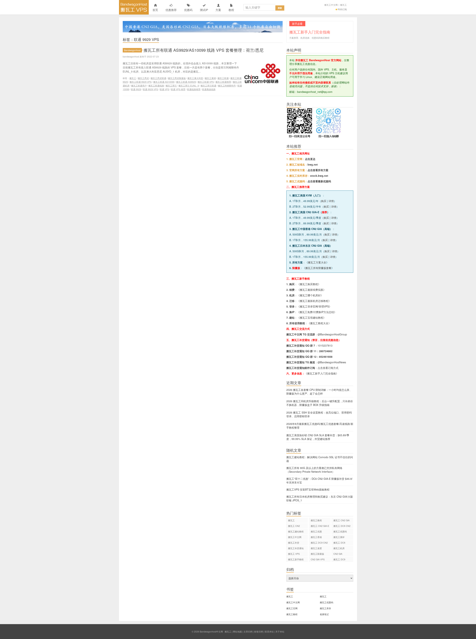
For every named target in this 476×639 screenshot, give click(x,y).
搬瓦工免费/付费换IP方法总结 (317, 312)
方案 (218, 10)
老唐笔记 (324, 614)
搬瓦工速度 (316, 548)
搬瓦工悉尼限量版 (177, 78)
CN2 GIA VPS (318, 559)
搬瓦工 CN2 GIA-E (320, 525)
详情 (331, 201)
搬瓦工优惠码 (340, 531)
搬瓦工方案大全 (317, 262)
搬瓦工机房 (339, 548)
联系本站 (269, 631)
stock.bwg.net (319, 175)
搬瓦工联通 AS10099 (163, 81)
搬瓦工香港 (316, 537)
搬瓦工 (343, 4)
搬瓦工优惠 (316, 531)
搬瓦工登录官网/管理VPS (314, 306)
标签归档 (258, 631)
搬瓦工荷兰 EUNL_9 (188, 85)
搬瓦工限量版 (317, 553)
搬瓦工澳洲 (210, 78)
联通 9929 (136, 89)
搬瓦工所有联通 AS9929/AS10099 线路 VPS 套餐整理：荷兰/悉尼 (203, 50)
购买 (323, 201)
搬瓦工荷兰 (171, 85)
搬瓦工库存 (325, 608)
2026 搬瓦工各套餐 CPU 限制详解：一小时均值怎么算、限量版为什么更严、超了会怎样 (319, 391)
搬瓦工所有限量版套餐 (318, 268)
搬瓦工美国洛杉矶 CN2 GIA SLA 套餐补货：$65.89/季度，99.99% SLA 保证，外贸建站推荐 (317, 437)
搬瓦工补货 (293, 542)
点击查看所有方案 (318, 170)
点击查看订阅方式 (328, 368)
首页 (155, 10)
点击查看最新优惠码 (319, 181)
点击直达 (310, 159)
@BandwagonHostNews (332, 362)
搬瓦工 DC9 (339, 559)
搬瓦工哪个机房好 (310, 295)
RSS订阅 (342, 9)
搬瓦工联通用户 (139, 85)
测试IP (204, 10)
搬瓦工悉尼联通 (158, 78)
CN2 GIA (337, 553)
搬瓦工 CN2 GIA (341, 520)
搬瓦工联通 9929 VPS (141, 81)
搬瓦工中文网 (331, 4)
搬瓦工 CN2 (294, 525)
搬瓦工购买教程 (309, 284)
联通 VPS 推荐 (178, 89)
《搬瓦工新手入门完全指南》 (321, 373)
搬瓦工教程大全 (319, 323)
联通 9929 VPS (150, 89)
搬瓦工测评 (339, 537)
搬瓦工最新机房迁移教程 (314, 301)
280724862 (325, 351)
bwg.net (313, 164)
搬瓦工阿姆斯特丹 (227, 85)
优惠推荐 (171, 10)
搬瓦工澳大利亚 (195, 78)
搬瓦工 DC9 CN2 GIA (319, 543)
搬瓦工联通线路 (156, 85)
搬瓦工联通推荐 (223, 81)
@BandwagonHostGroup (332, 334)
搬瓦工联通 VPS (206, 81)
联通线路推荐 (193, 89)
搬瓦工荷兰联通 (208, 85)
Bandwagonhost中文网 (134, 7)
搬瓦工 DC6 (339, 542)
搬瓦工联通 (223, 78)
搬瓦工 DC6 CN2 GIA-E (341, 526)
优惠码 (188, 10)
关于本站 (279, 631)
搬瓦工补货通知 (296, 548)
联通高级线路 (209, 89)
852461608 (325, 356)
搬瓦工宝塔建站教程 (311, 317)
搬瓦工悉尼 (143, 78)
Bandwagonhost (132, 50)
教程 (231, 10)
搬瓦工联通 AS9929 (186, 81)
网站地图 (237, 631)
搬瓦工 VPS (294, 553)
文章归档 (248, 631)
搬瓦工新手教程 (296, 559)
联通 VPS (164, 89)
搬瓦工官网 (292, 608)
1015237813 (325, 345)
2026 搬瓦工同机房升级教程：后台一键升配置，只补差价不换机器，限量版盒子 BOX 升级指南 (319, 403)
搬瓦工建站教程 (296, 531)
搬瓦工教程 (316, 520)
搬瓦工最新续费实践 (311, 290)
